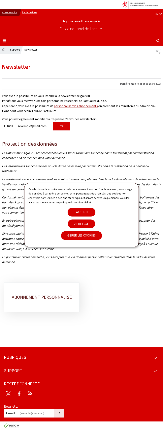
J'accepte (81, 212)
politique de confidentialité (75, 202)
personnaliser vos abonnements (76, 106)
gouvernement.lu (9, 12)
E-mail (8, 126)
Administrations (29, 12)
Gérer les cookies (81, 235)
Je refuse (81, 224)
